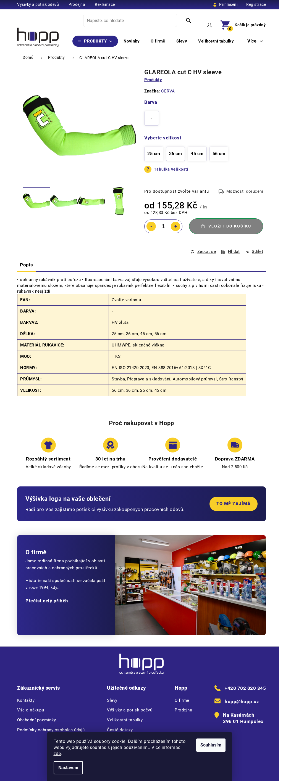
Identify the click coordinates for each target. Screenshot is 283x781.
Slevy (112, 700)
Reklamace (105, 4)
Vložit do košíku (229, 226)
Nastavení (68, 767)
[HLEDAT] (188, 20)
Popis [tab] (26, 265)
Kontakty (26, 700)
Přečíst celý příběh (46, 600)
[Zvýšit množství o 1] (175, 226)
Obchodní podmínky (36, 720)
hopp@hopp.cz (242, 701)
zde (57, 753)
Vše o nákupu (30, 710)
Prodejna (77, 4)
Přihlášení (228, 4)
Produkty (153, 79)
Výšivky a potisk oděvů (38, 4)
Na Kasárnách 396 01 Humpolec (243, 718)
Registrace (256, 4)
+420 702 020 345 (245, 688)
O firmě (182, 700)
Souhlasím (210, 745)
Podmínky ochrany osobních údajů (51, 729)
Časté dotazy (120, 729)
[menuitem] (95, 41)
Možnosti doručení (244, 191)
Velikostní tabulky (125, 720)
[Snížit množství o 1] (151, 226)
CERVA (168, 91)
